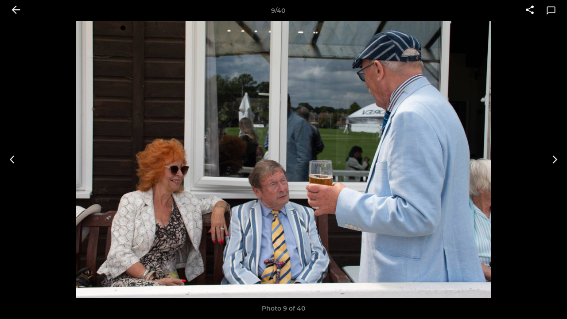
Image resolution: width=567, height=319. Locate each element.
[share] (529, 10)
